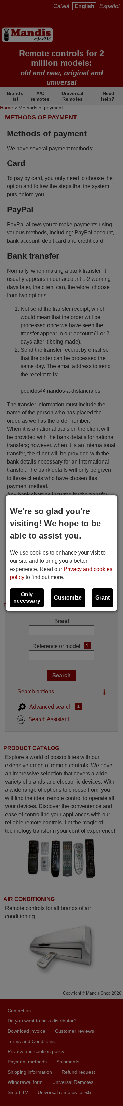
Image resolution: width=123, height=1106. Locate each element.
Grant (102, 598)
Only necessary (26, 598)
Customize (68, 598)
